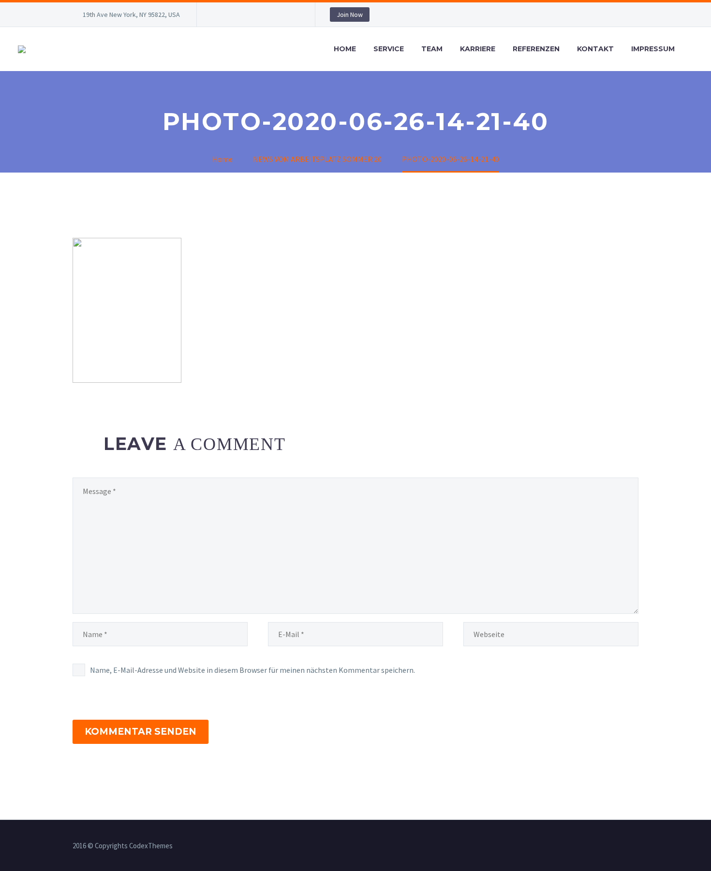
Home (345, 48)
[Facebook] (218, 16)
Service (388, 48)
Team (432, 48)
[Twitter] (247, 16)
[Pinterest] (276, 16)
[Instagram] (262, 16)
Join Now (350, 14)
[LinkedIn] (233, 16)
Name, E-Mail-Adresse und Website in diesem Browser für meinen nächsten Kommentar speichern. (252, 670)
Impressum (653, 48)
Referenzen (536, 48)
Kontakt (595, 48)
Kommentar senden (140, 731)
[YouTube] (291, 16)
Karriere (477, 48)
